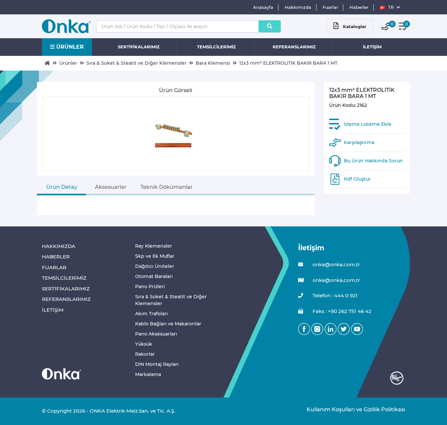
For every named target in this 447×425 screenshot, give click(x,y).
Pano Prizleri (150, 286)
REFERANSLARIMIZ (294, 46)
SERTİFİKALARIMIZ (139, 46)
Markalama (148, 374)
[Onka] (61, 373)
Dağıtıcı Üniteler (154, 266)
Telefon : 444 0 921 (334, 295)
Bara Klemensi (213, 63)
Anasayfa (263, 7)
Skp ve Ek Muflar (154, 256)
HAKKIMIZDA (58, 246)
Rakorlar (145, 354)
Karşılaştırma (359, 142)
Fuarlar (330, 7)
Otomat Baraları (154, 276)
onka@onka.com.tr (335, 264)
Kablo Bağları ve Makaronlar (168, 324)
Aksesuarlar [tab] (111, 187)
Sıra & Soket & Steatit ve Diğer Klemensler (136, 63)
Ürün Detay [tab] (61, 187)
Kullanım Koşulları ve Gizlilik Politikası (352, 409)
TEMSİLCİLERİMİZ (216, 46)
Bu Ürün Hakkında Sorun (373, 161)
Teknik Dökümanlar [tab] (166, 187)
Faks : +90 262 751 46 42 (341, 311)
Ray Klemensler (153, 246)
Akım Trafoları (151, 314)
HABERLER (56, 256)
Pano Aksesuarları (156, 334)
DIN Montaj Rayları (157, 364)
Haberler (358, 7)
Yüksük (143, 344)
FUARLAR (54, 267)
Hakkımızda (298, 7)
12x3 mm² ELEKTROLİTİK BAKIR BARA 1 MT (288, 63)
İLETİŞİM (372, 46)
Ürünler (68, 63)
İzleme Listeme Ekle (367, 124)
